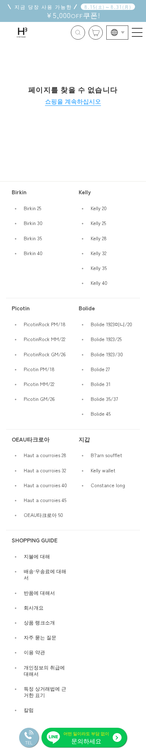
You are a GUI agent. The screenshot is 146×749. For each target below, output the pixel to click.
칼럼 (29, 709)
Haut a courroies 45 (45, 499)
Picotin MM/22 (39, 383)
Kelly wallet (103, 470)
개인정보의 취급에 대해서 (44, 670)
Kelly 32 (98, 253)
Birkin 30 (33, 222)
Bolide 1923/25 (106, 338)
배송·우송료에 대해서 (45, 574)
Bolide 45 (101, 413)
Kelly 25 (98, 222)
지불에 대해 (37, 556)
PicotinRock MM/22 (44, 338)
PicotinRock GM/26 (45, 354)
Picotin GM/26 (39, 398)
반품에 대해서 (39, 592)
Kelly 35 (99, 267)
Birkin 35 (33, 238)
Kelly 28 (99, 238)
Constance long (108, 485)
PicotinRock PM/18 (45, 324)
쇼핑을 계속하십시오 (73, 101)
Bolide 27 (100, 369)
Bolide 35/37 (104, 398)
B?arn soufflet (106, 455)
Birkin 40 (33, 253)
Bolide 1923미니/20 (111, 324)
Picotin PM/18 (39, 369)
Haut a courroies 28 (45, 455)
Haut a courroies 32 (45, 470)
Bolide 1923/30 (107, 354)
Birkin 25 (32, 208)
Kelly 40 (99, 282)
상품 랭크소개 (39, 622)
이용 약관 (34, 652)
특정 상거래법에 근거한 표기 (45, 691)
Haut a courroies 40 (45, 485)
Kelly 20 (99, 208)
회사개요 (34, 607)
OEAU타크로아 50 (43, 514)
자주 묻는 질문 (40, 637)
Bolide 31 (101, 383)
